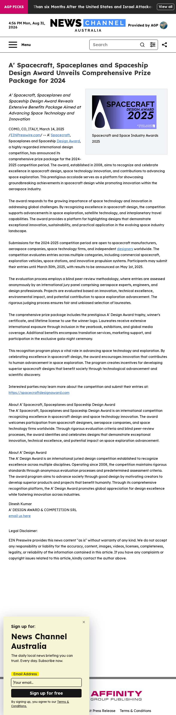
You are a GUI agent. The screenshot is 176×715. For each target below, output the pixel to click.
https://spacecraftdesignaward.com (39, 392)
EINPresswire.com (25, 135)
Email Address (25, 674)
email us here (20, 516)
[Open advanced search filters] (152, 45)
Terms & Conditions (135, 711)
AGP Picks (14, 7)
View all (165, 6)
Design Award (68, 141)
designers (125, 249)
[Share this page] (164, 44)
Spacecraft (60, 135)
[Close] (84, 622)
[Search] (142, 45)
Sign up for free (46, 693)
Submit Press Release (97, 711)
